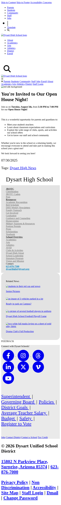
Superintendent (16, 396)
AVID (9, 247)
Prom (8, 229)
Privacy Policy (14, 482)
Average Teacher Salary (24, 412)
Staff (9, 15)
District (10, 51)
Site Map (9, 492)
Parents (10, 7)
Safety (26, 418)
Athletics (11, 48)
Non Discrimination (20, 485)
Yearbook (10, 234)
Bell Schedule (12, 205)
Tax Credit (43, 437)
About (10, 40)
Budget (8, 418)
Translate (11, 27)
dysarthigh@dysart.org (17, 269)
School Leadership (14, 255)
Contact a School (29, 437)
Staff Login (38, 84)
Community (12, 13)
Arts (9, 45)
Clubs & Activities (14, 250)
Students (11, 10)
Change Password (20, 497)
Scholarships (12, 231)
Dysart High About (15, 253)
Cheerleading (12, 191)
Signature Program (14, 258)
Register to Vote (16, 423)
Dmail (52, 492)
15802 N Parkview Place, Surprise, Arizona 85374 (24, 464)
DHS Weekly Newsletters (18, 207)
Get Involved (12, 213)
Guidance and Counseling (18, 218)
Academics (12, 43)
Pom (8, 197)
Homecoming (12, 221)
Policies (47, 402)
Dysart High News (23, 168)
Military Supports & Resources (20, 223)
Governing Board (18, 402)
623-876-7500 (12, 266)
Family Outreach (14, 210)
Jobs (9, 18)
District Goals (15, 407)
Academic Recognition (16, 202)
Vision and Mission (15, 261)
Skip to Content (8, 2)
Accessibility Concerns (41, 2)
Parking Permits (13, 226)
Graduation (11, 215)
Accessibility (44, 487)
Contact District (13, 437)
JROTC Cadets (13, 194)
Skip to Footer (23, 2)
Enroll (10, 53)
